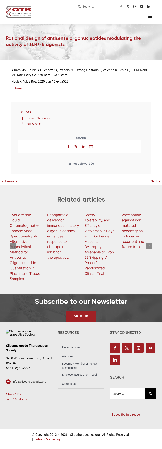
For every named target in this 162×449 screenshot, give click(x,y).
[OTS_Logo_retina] (18, 7)
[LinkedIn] (83, 146)
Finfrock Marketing (47, 439)
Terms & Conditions (16, 399)
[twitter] (128, 6)
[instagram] (135, 6)
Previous (11, 181)
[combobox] (98, 7)
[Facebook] (68, 146)
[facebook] (122, 6)
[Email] (91, 146)
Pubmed (17, 88)
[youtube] (142, 6)
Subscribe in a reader (125, 414)
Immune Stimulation (38, 118)
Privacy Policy (13, 394)
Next (154, 181)
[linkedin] (149, 6)
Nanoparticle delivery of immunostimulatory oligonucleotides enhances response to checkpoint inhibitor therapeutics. (63, 236)
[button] (13, 246)
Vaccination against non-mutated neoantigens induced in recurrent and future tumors (133, 231)
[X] (76, 146)
